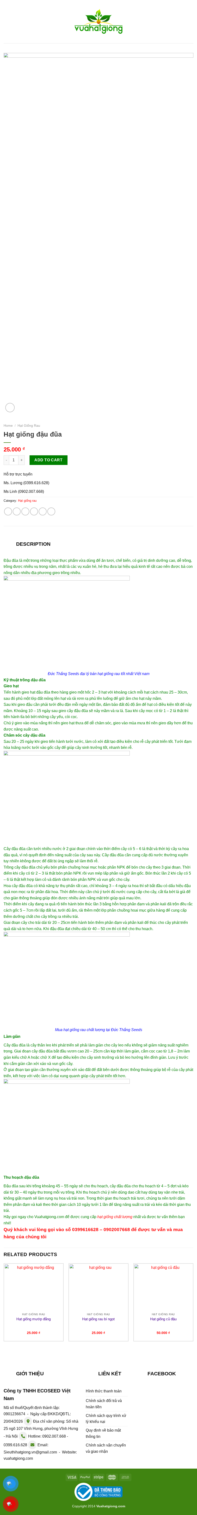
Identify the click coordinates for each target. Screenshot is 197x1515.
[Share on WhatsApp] (8, 511)
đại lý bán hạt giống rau (100, 674)
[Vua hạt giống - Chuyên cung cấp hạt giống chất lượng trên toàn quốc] (98, 21)
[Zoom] (10, 407)
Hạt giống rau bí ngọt (98, 1319)
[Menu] (6, 21)
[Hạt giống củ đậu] (163, 1287)
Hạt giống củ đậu (163, 1319)
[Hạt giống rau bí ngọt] (98, 1287)
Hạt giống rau (29, 425)
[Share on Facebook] (17, 511)
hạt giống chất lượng (114, 1217)
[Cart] (191, 21)
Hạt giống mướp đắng (33, 1319)
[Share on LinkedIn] (51, 511)
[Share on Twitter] (25, 511)
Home (8, 425)
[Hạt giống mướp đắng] (33, 1287)
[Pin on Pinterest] (43, 511)
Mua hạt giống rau (70, 1030)
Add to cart (48, 460)
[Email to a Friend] (34, 511)
